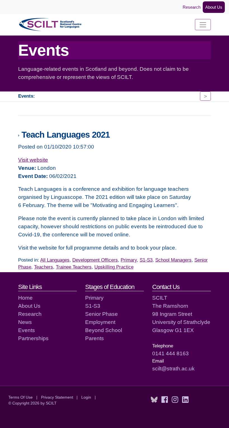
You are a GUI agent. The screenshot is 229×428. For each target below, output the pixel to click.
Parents (94, 338)
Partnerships (33, 338)
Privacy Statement (57, 397)
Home (25, 298)
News (25, 322)
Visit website (33, 160)
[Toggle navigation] (203, 24)
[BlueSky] (154, 400)
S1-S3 (146, 260)
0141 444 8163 (170, 353)
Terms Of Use (20, 397)
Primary (129, 260)
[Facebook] (164, 400)
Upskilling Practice (113, 267)
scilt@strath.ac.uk (173, 368)
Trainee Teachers (74, 267)
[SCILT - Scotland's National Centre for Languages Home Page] (50, 24)
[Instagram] (175, 400)
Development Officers (95, 260)
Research (192, 7)
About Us (213, 7)
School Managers (173, 260)
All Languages (55, 260)
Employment (100, 322)
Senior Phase (101, 314)
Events (26, 330)
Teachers (43, 267)
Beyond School (103, 330)
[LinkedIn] (185, 400)
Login (86, 397)
